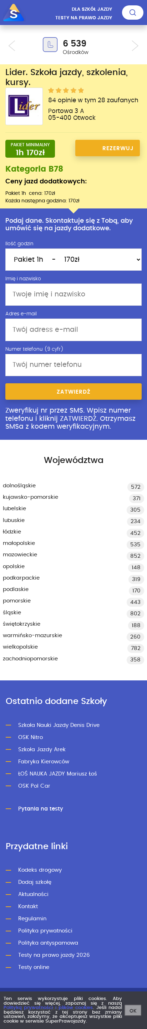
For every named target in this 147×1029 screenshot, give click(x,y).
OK (133, 1011)
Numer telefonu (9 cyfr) (34, 349)
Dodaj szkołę (34, 882)
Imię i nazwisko (23, 278)
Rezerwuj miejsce (118, 151)
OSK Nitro (30, 737)
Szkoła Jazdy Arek (42, 749)
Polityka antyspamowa (48, 943)
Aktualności (33, 894)
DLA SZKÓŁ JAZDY (92, 9)
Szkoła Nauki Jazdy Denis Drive (59, 725)
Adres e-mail (21, 313)
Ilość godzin (19, 243)
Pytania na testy (40, 809)
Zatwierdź (74, 392)
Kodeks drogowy (40, 870)
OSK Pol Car (34, 786)
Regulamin (32, 918)
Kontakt (28, 906)
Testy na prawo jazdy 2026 (54, 955)
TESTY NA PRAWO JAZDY (83, 18)
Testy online (33, 967)
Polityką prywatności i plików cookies (48, 1007)
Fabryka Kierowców (43, 761)
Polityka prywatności (45, 931)
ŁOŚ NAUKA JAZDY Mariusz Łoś (57, 774)
